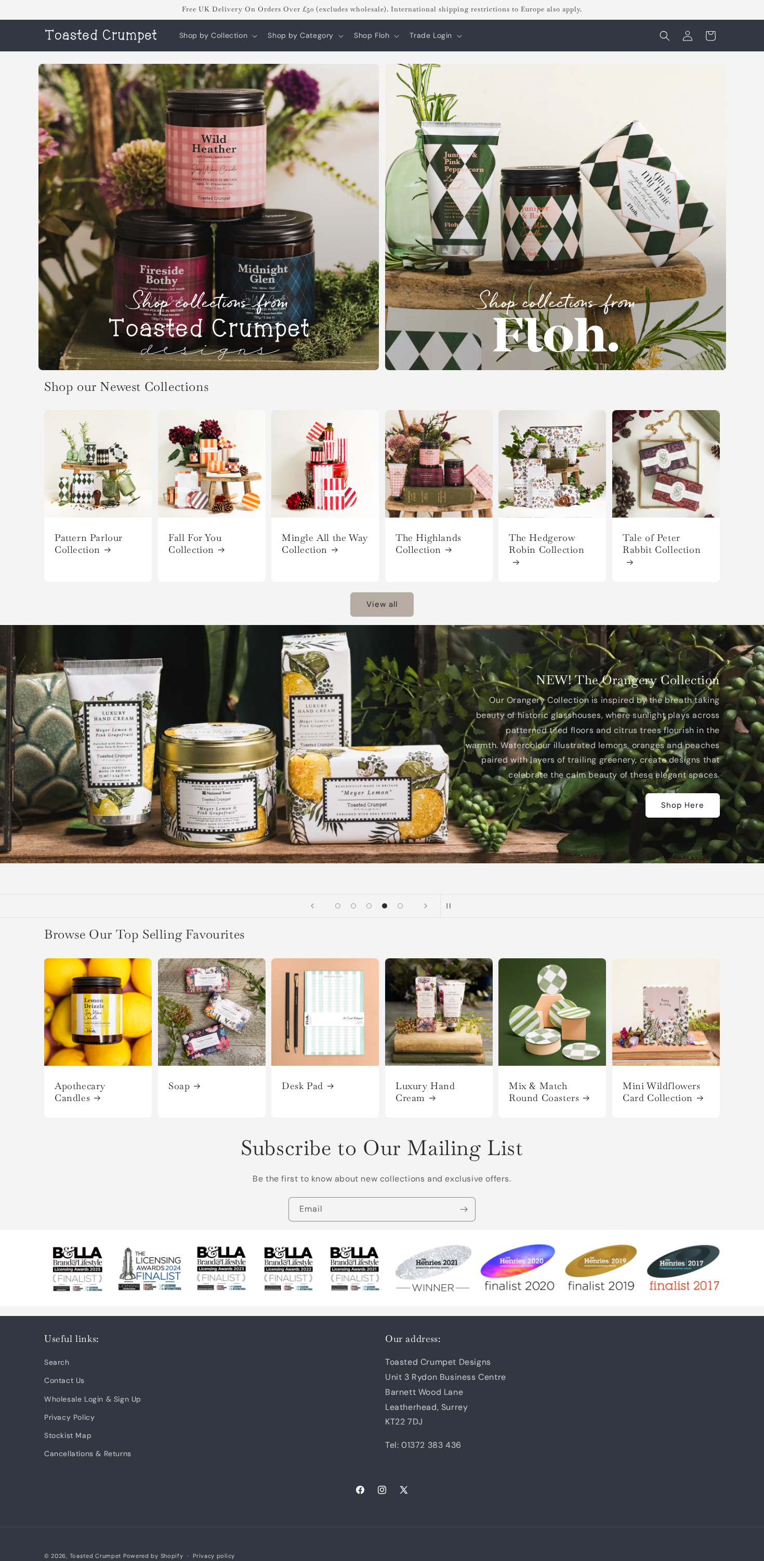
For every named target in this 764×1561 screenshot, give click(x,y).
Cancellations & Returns (87, 1453)
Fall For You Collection (194, 543)
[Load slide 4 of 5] (384, 906)
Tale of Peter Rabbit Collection (662, 543)
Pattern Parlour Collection (89, 543)
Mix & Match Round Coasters (544, 1091)
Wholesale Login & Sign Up (92, 1399)
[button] (217, 35)
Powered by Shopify (153, 1555)
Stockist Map (67, 1435)
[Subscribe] (463, 1209)
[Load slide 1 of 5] (338, 906)
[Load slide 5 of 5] (400, 906)
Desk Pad (302, 1085)
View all (382, 604)
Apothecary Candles (80, 1091)
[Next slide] (425, 905)
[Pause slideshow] (451, 905)
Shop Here (682, 805)
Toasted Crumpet (96, 1555)
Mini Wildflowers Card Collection (662, 1091)
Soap (179, 1085)
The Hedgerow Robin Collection (547, 543)
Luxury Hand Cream (425, 1091)
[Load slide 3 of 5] (369, 906)
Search (57, 1362)
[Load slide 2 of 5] (353, 906)
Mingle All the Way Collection (325, 543)
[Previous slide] (312, 905)
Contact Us (64, 1381)
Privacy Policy (69, 1417)
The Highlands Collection (429, 543)
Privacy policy (214, 1555)
